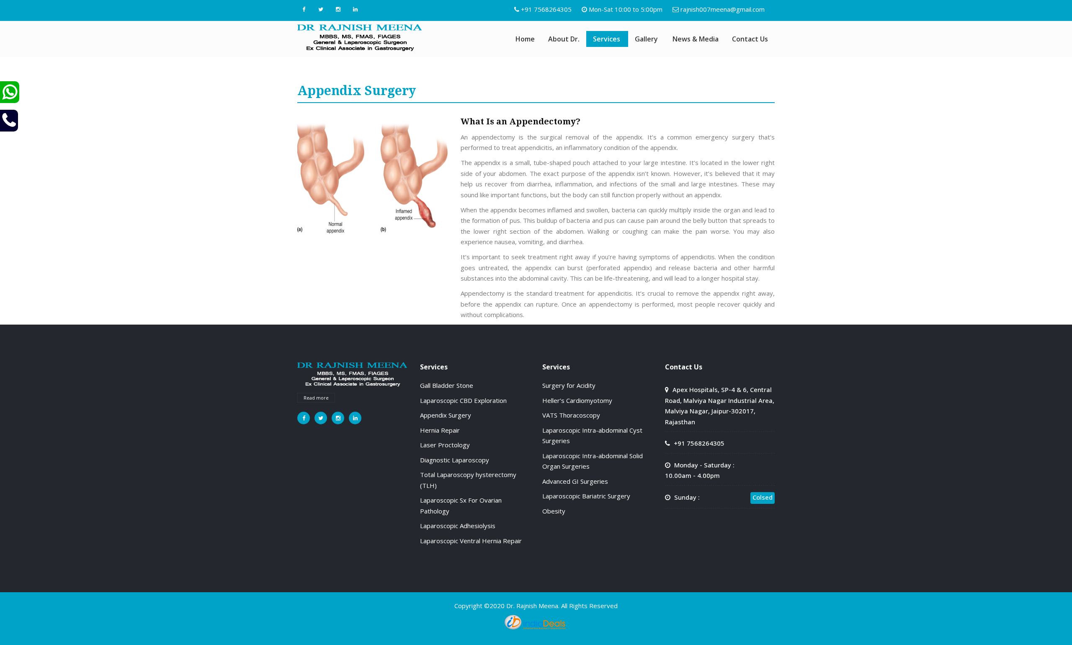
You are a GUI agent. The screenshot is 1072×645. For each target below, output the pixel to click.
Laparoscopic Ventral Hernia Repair (471, 541)
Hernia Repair (440, 430)
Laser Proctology (445, 445)
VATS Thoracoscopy (571, 415)
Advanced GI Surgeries (575, 481)
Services (606, 39)
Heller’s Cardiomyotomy (577, 400)
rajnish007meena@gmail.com (722, 9)
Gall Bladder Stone (446, 385)
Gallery (646, 39)
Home (525, 39)
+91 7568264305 (546, 9)
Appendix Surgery (445, 415)
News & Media (696, 39)
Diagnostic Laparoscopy (454, 460)
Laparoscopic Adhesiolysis (457, 525)
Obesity (553, 511)
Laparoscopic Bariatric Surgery (586, 496)
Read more (316, 398)
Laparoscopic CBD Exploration (463, 400)
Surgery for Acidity (568, 385)
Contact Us (750, 39)
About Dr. (564, 39)
